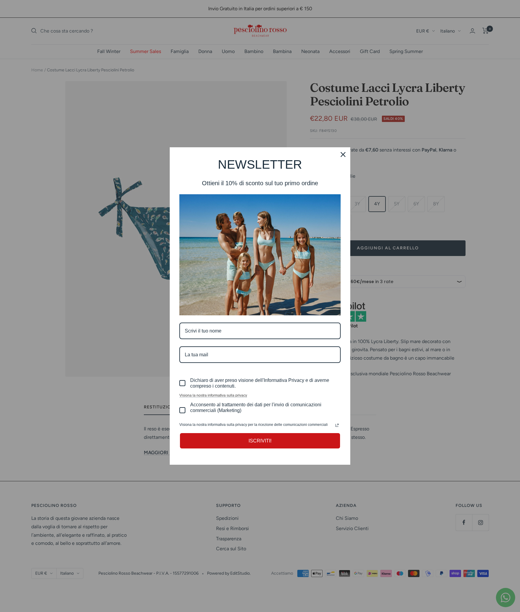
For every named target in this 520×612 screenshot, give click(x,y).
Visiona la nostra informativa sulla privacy (213, 395)
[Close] (343, 154)
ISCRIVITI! (260, 440)
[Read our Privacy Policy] (337, 425)
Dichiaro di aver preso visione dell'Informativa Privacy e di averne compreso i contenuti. (259, 383)
